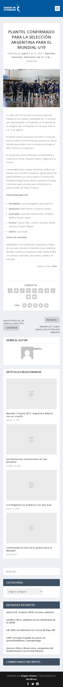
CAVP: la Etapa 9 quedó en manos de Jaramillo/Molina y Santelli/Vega (25, 639)
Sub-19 (40, 57)
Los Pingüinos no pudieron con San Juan (29, 504)
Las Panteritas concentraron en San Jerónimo (26, 460)
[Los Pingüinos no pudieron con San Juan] (31, 485)
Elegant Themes (29, 676)
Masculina (50, 53)
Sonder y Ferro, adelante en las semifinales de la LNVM (30, 621)
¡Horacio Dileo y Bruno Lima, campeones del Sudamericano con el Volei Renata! (29, 649)
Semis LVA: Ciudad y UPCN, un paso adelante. (30, 612)
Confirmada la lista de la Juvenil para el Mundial (29, 549)
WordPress (31, 679)
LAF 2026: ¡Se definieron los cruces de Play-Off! (30, 630)
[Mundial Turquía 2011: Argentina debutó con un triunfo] (31, 393)
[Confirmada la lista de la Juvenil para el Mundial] (31, 528)
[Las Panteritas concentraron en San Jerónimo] (31, 439)
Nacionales (16, 57)
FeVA (54, 266)
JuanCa (25, 53)
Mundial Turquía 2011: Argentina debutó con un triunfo (29, 415)
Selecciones (29, 57)
